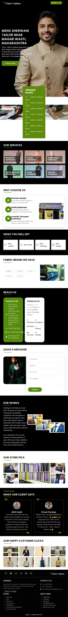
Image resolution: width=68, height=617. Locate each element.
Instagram (39, 322)
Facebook (30, 322)
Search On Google (10, 591)
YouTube (30, 335)
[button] (10, 63)
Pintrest (38, 329)
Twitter (31, 326)
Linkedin (38, 335)
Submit (35, 390)
